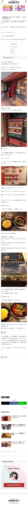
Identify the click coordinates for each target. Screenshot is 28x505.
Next (27, 8)
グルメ (8, 397)
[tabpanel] (7, 8)
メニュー (13, 48)
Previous (1, 8)
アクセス (13, 52)
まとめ (12, 50)
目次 (12, 44)
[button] (25, 296)
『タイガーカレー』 (14, 46)
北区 (3, 397)
